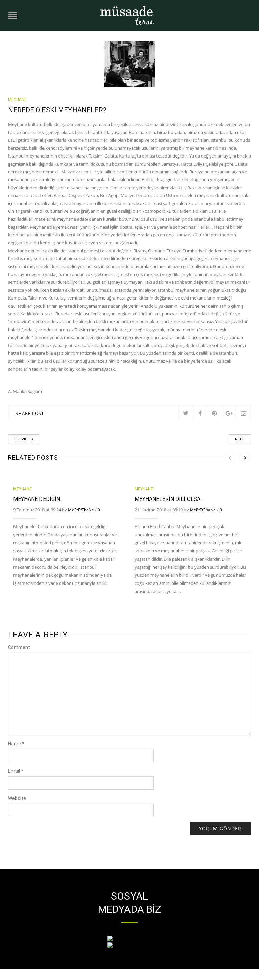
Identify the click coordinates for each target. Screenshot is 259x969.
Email (15, 771)
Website (17, 798)
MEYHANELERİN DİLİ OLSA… (169, 499)
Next (239, 439)
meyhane (17, 99)
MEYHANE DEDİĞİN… (38, 499)
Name (16, 743)
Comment (19, 647)
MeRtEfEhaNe (81, 510)
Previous (24, 439)
